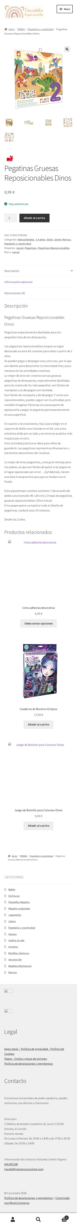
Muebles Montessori (20, 966)
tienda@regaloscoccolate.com (24, 1169)
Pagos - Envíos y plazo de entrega (25, 1059)
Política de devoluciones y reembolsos (28, 1063)
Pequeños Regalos (19, 902)
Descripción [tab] (11, 271)
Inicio (11, 29)
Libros (12, 921)
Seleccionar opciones (38, 623)
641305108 (11, 1164)
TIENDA (21, 29)
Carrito (59, 1216)
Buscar (38, 1219)
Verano (12, 934)
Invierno (13, 946)
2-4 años (40, 239)
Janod (57, 239)
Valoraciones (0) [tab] (14, 293)
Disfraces (14, 896)
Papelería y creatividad (40, 29)
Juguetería (14, 915)
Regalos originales (19, 908)
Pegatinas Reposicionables (54, 248)
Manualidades (26, 239)
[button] (67, 49)
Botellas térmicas (18, 953)
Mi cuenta (13, 1219)
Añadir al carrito (34, 218)
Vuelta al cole (16, 940)
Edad (50, 239)
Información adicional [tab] (18, 282)
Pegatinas (31, 248)
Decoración (15, 959)
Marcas (66, 239)
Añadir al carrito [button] (38, 724)
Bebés (11, 889)
